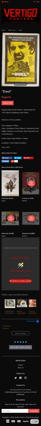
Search (20, 365)
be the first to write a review (20, 347)
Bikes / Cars (11, 30)
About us (20, 368)
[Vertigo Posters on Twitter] (16, 378)
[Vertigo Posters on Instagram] (25, 378)
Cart (37, 2)
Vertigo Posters (20, 417)
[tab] (20, 333)
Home (3, 30)
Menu (6, 2)
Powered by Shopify (32, 417)
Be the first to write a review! (20, 281)
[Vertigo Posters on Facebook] (20, 378)
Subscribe (34, 411)
